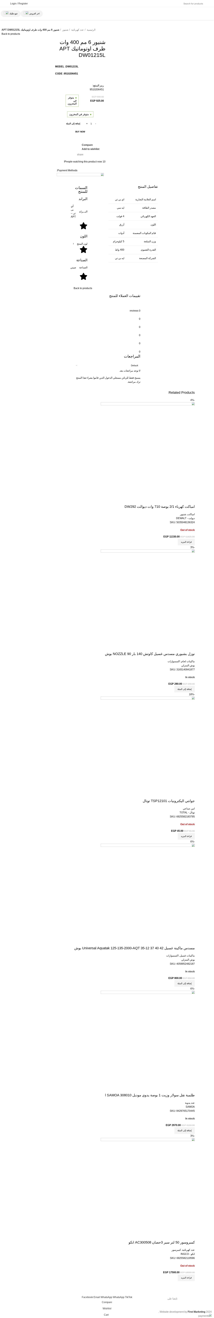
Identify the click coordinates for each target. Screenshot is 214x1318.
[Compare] (191, 942)
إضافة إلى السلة (73, 123)
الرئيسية (90, 29)
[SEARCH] (40, 1)
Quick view (182, 942)
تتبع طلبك (13, 13)
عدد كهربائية (77, 29)
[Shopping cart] (32, 3)
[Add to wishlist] (174, 942)
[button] (184, 983)
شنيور (65, 29)
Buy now (80, 132)
